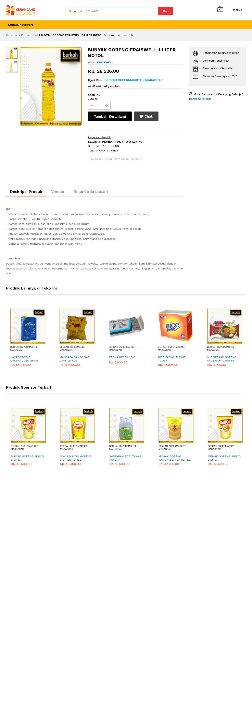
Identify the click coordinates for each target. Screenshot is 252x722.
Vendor (58, 191)
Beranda (11, 35)
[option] (51, 86)
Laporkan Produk (99, 137)
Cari (166, 11)
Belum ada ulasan (90, 191)
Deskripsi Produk (26, 191)
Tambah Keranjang (110, 116)
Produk (25, 35)
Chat (148, 116)
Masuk (237, 9)
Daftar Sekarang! (200, 98)
